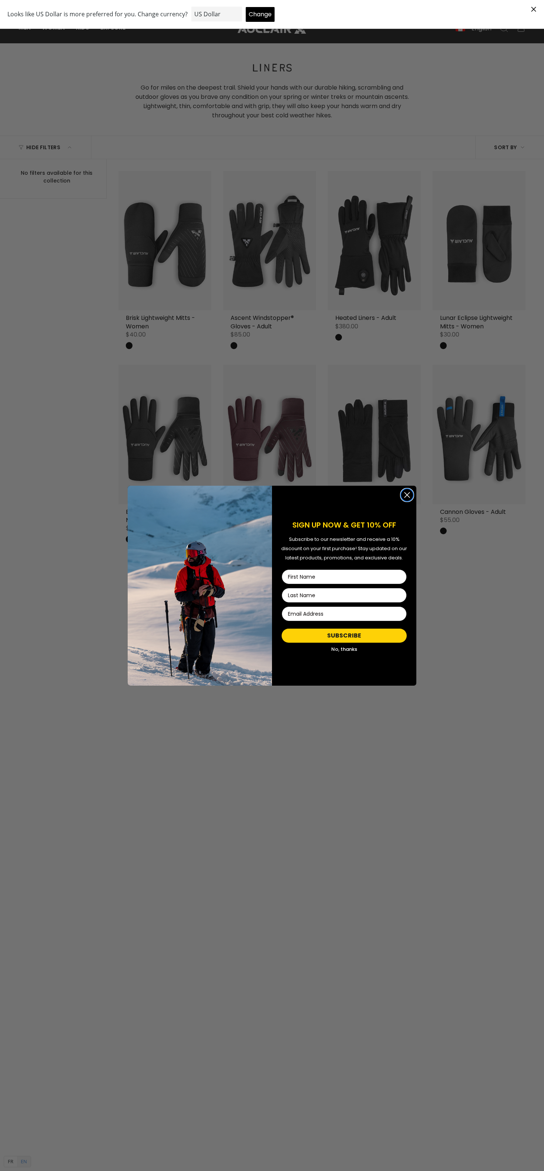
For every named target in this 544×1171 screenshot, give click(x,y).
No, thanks (344, 649)
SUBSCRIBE (344, 635)
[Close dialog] (407, 495)
